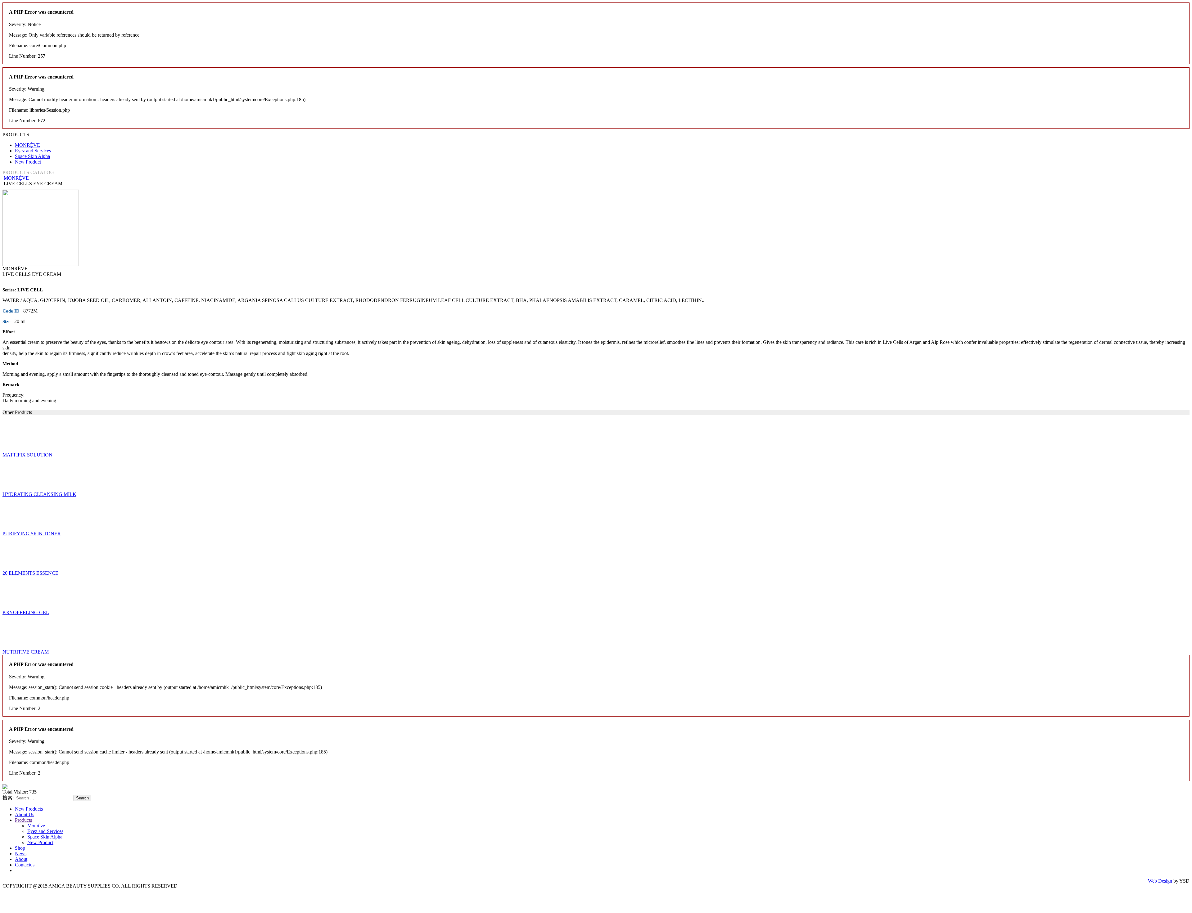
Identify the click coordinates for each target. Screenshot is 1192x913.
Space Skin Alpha (32, 156)
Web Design (1160, 881)
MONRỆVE (27, 145)
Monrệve (36, 825)
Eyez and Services (33, 150)
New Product (28, 161)
